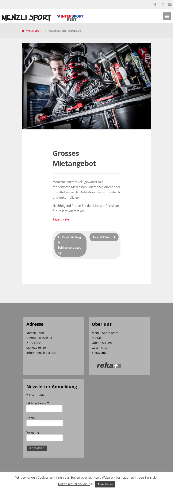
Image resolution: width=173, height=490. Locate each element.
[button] (167, 16)
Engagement (100, 353)
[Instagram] (162, 4)
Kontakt (97, 338)
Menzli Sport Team (105, 333)
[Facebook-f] (155, 4)
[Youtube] (169, 4)
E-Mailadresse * (37, 403)
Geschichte (99, 348)
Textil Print (102, 237)
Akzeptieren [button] (105, 484)
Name (30, 418)
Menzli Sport (34, 30)
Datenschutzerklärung (75, 484)
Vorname (32, 432)
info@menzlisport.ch (41, 353)
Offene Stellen (102, 343)
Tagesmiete (61, 219)
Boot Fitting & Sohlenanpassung (69, 245)
